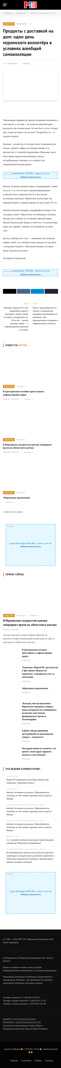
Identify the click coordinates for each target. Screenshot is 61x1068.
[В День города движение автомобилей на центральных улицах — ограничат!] (11, 734)
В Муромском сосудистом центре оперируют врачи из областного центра (27, 446)
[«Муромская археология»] (30, 473)
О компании (26, 1060)
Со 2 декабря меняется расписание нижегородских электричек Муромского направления (30, 841)
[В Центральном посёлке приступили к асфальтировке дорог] (30, 366)
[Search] (57, 4)
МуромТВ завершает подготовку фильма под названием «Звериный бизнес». (28, 781)
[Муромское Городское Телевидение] (30, 5)
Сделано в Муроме (12, 1049)
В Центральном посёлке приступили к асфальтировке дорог (23, 393)
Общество (8, 24)
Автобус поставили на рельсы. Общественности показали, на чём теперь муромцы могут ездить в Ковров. (29, 795)
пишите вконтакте (50, 1049)
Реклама (38, 1060)
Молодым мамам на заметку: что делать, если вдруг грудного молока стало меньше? (39, 751)
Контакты (49, 1060)
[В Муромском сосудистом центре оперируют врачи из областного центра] (30, 419)
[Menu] (5, 4)
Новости (14, 1060)
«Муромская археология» (16, 497)
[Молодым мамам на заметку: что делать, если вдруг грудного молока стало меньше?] (11, 752)
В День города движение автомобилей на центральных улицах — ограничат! (37, 733)
